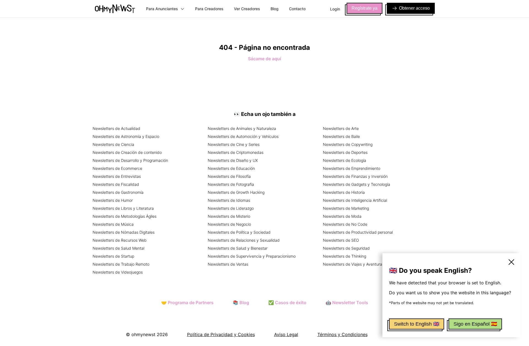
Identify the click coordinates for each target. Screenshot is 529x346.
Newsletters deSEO (341, 240)
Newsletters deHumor (113, 200)
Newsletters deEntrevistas (117, 176)
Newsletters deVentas (228, 264)
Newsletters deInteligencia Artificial (355, 200)
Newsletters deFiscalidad (116, 184)
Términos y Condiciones (342, 334)
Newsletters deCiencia (113, 144)
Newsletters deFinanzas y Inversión (355, 176)
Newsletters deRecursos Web (120, 240)
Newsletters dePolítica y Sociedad (239, 232)
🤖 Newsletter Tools (347, 302)
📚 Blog (241, 302)
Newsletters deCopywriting (348, 144)
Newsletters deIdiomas (229, 200)
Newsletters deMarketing (346, 208)
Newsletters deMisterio (229, 216)
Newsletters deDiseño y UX (233, 160)
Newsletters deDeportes (345, 152)
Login (335, 9)
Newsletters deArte (341, 128)
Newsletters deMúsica (113, 224)
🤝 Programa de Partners (187, 302)
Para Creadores (209, 8)
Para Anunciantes (162, 8)
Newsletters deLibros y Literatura (123, 208)
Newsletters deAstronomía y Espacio (126, 136)
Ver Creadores (247, 8)
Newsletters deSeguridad (346, 248)
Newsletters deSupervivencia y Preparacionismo (252, 256)
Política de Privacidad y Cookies (221, 334)
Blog (275, 8)
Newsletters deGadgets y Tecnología (356, 184)
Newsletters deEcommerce (117, 168)
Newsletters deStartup (113, 256)
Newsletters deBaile (341, 136)
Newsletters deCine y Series (234, 144)
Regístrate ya (364, 8)
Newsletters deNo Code (345, 224)
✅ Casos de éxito (287, 302)
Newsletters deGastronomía (118, 192)
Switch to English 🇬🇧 (416, 324)
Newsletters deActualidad (116, 128)
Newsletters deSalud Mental (118, 248)
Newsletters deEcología (344, 160)
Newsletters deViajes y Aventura (352, 264)
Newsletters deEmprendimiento (351, 168)
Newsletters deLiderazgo (231, 208)
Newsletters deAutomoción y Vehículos (243, 136)
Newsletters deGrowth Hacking (236, 192)
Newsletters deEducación (231, 168)
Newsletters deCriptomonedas (235, 152)
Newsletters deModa (342, 216)
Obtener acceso (414, 8)
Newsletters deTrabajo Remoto (121, 264)
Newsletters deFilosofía (229, 176)
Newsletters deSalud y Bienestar (238, 248)
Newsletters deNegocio (229, 224)
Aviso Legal (286, 334)
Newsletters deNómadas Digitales (124, 232)
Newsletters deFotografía (231, 184)
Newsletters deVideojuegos (118, 272)
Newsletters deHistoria (344, 192)
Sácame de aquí (264, 58)
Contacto (297, 8)
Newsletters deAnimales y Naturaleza (242, 128)
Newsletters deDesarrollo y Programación (130, 160)
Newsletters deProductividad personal (358, 232)
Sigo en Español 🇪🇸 (475, 324)
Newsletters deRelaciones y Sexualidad (244, 240)
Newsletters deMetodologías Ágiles (124, 216)
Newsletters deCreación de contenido (127, 152)
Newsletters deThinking (344, 256)
